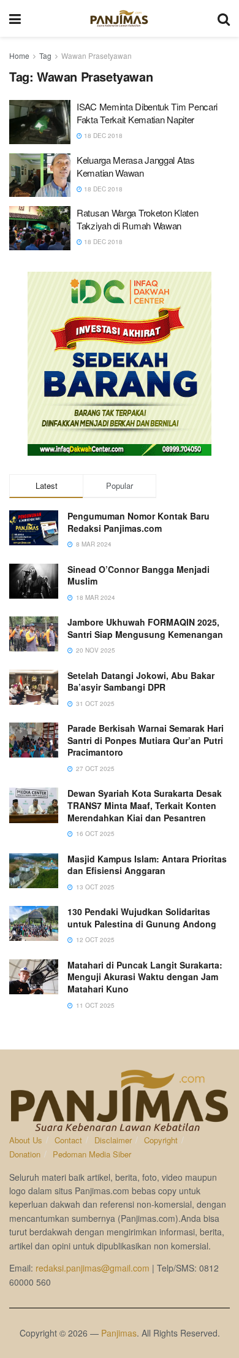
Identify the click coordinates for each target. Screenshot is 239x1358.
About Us (25, 1140)
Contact (68, 1140)
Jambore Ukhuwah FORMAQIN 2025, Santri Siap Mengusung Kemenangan (145, 628)
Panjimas (119, 1333)
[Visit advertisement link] (119, 364)
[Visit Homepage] (119, 18)
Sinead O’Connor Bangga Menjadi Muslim (138, 575)
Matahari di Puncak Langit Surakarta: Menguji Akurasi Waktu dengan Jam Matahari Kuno (144, 977)
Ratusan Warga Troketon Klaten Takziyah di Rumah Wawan (137, 219)
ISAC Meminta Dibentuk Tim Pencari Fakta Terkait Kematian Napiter (147, 113)
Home (19, 55)
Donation (24, 1154)
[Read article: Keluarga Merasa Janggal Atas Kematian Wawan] (39, 175)
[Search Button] (224, 18)
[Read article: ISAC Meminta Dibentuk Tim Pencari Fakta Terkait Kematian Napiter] (39, 122)
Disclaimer (113, 1140)
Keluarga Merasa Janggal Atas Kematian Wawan (136, 166)
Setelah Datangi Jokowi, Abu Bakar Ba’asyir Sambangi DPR (140, 681)
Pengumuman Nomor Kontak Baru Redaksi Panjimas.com (138, 522)
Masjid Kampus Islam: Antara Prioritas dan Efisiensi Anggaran (147, 865)
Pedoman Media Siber (92, 1154)
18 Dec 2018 (102, 135)
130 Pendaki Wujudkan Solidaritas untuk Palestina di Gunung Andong (141, 917)
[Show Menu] (15, 18)
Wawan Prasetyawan (96, 55)
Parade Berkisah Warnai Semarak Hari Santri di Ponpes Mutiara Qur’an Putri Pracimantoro (145, 740)
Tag (45, 55)
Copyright (161, 1140)
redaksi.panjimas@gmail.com (93, 1268)
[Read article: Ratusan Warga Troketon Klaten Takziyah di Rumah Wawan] (39, 228)
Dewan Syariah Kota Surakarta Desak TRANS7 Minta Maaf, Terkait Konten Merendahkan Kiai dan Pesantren (144, 805)
